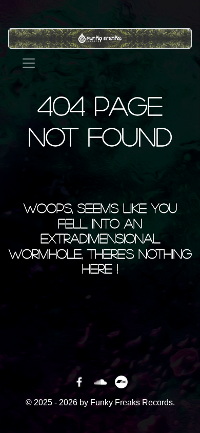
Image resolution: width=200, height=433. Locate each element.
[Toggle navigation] (28, 63)
